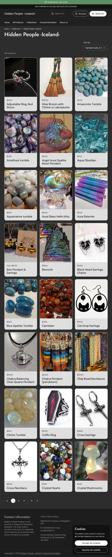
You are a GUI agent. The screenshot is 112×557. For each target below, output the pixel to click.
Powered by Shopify (51, 553)
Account (82, 14)
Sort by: (87, 42)
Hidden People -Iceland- (20, 13)
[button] (98, 13)
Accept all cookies (91, 543)
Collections (16, 29)
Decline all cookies (91, 550)
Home (6, 29)
